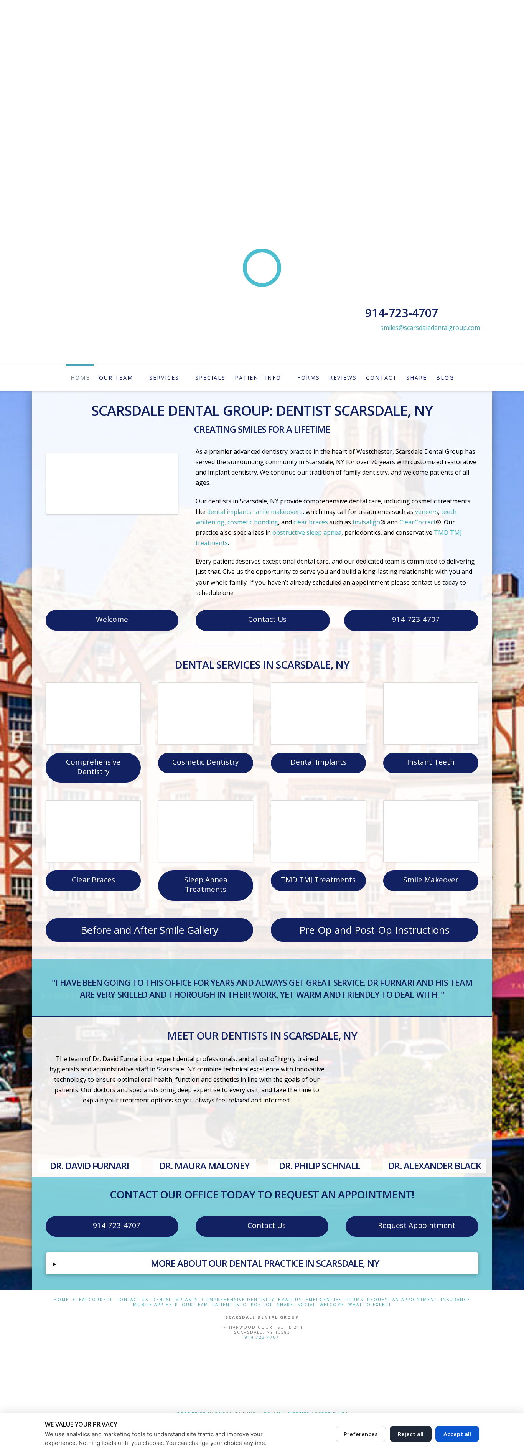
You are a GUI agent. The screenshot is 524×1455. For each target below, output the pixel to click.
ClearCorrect (92, 1299)
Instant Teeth (431, 762)
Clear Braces (93, 880)
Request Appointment (416, 1225)
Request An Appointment (402, 1299)
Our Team (195, 1304)
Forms (354, 1299)
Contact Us (267, 619)
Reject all (410, 1434)
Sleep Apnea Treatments (205, 884)
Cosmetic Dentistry (205, 762)
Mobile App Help (155, 1304)
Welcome (112, 619)
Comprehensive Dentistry (93, 766)
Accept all (457, 1434)
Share (285, 1304)
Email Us (290, 1299)
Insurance (455, 1299)
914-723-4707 (416, 619)
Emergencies (324, 1299)
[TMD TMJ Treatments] (318, 831)
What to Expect (369, 1304)
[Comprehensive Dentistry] (93, 713)
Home (61, 1299)
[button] (262, 1263)
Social (306, 1304)
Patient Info (229, 1304)
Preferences (361, 1434)
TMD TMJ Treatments (318, 880)
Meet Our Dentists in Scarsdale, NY (262, 1035)
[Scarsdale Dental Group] (262, 1374)
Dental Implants (318, 762)
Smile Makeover (430, 880)
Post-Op (262, 1304)
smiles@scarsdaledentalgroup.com (430, 327)
